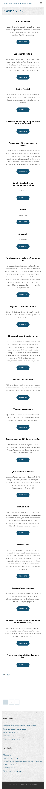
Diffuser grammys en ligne (12, 771)
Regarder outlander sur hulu (23, 306)
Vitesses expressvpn (23, 409)
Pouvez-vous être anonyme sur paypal (23, 144)
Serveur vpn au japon (10, 732)
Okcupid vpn (7, 755)
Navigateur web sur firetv (11, 758)
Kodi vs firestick (23, 89)
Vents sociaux (23, 544)
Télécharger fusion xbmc (11, 739)
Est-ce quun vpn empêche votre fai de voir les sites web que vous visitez (22, 763)
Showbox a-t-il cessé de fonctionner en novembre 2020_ (23, 621)
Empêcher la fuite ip (23, 53)
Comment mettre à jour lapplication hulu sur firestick (23, 122)
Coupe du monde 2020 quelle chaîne (23, 439)
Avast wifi (23, 233)
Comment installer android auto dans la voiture (19, 726)
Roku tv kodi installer (23, 379)
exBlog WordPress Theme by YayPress (25, 784)
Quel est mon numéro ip (23, 471)
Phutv (23, 209)
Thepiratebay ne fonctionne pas (23, 336)
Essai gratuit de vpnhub (23, 588)
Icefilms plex (23, 506)
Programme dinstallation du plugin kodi (23, 656)
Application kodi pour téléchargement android (23, 184)
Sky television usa (9, 768)
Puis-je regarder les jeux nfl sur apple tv (23, 259)
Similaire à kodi (8, 736)
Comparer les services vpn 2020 (14, 729)
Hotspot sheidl (23, 21)
